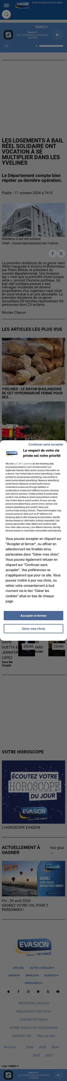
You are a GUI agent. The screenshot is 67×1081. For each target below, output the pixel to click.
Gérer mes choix (33, 628)
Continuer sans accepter (45, 444)
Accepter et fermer (33, 615)
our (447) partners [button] (23, 463)
